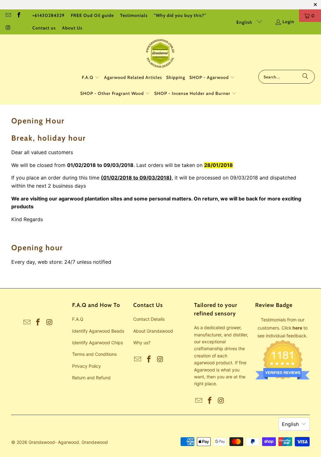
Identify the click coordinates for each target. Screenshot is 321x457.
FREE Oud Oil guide (92, 15)
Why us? (141, 342)
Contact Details (149, 319)
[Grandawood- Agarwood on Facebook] (19, 15)
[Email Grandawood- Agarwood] (8, 15)
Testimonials (134, 15)
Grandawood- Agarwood (54, 442)
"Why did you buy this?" (180, 15)
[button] (91, 78)
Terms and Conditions (94, 354)
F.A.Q (77, 319)
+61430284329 (48, 15)
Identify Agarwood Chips (97, 342)
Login (288, 21)
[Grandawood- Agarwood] (160, 54)
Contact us (44, 28)
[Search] (305, 77)
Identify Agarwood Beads (98, 331)
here (297, 327)
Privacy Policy (86, 366)
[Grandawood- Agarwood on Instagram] (8, 28)
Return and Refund (91, 377)
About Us (72, 28)
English (245, 22)
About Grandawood (153, 331)
